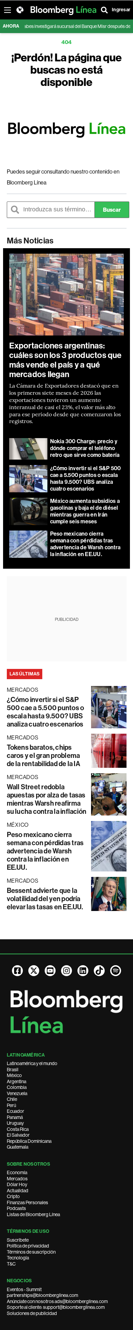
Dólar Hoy (17, 1184)
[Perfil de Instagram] (66, 970)
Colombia (17, 1087)
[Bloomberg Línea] (67, 130)
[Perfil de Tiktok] (99, 970)
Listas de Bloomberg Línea (33, 1214)
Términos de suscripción (31, 1252)
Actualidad (17, 1190)
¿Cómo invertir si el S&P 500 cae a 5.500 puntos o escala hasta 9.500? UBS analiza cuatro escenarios (85, 478)
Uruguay (15, 1123)
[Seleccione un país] (19, 9)
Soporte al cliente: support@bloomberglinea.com (56, 1307)
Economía (17, 1172)
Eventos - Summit (24, 1289)
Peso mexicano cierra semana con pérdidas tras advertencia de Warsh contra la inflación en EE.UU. (85, 543)
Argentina (16, 1081)
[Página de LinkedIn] (82, 970)
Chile (12, 1099)
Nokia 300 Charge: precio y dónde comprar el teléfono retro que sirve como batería (85, 448)
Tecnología (18, 1257)
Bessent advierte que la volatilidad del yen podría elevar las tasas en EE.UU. (45, 898)
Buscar (112, 210)
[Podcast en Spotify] (115, 970)
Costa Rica (18, 1129)
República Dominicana (29, 1141)
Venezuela (17, 1093)
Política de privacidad (28, 1246)
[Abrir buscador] (104, 10)
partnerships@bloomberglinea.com (42, 1295)
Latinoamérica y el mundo (32, 1063)
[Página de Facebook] (17, 970)
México (14, 1075)
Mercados (17, 1178)
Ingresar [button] (121, 10)
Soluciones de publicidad (32, 1313)
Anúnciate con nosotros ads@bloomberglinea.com (57, 1301)
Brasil (12, 1069)
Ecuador (15, 1111)
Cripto (13, 1196)
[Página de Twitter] (33, 970)
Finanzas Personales (27, 1202)
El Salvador (18, 1135)
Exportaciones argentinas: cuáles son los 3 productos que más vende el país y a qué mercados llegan (65, 360)
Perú (11, 1105)
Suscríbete (18, 1240)
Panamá (15, 1117)
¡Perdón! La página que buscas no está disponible (66, 70)
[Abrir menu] (7, 10)
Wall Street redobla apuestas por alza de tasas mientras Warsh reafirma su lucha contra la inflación (47, 799)
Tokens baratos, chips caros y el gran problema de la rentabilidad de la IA (43, 755)
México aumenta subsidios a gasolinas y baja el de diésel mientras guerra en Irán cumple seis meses (85, 511)
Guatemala (17, 1147)
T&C (11, 1264)
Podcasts (16, 1208)
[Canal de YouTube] (50, 970)
